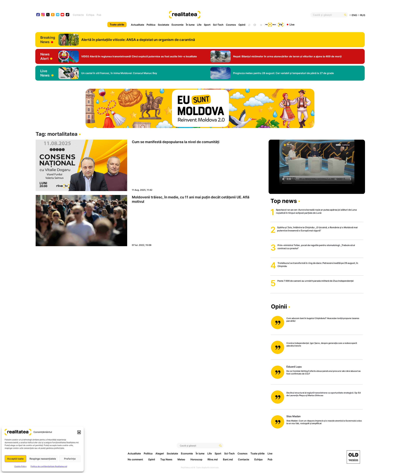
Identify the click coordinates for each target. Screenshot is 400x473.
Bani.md (228, 459)
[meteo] (261, 24)
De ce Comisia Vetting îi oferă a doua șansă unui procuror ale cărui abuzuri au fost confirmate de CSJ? (323, 372)
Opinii (241, 24)
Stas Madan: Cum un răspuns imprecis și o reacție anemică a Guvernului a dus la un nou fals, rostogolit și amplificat (324, 422)
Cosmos (231, 24)
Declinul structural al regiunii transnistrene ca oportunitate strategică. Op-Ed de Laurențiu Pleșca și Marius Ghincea (323, 394)
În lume (190, 24)
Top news (283, 200)
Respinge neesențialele (43, 458)
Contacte (78, 14)
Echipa (90, 14)
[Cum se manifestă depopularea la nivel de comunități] (81, 165)
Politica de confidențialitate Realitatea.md (49, 466)
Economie (177, 24)
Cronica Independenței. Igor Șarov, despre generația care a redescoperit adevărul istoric (321, 344)
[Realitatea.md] (353, 457)
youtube (63, 15)
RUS (362, 15)
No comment (135, 459)
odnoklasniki (53, 15)
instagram (43, 15)
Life (199, 24)
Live (292, 24)
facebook (38, 15)
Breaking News (47, 39)
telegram (58, 15)
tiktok (68, 15)
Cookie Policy (20, 466)
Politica (151, 24)
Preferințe (70, 458)
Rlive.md (213, 459)
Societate (163, 24)
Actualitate (137, 24)
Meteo (181, 459)
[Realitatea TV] (280, 24)
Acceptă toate (15, 458)
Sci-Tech (218, 24)
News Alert (45, 56)
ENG (354, 15)
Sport (207, 24)
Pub (99, 14)
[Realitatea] (216, 15)
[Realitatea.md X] (48, 14)
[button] (79, 432)
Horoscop (196, 459)
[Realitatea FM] (270, 24)
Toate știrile (117, 24)
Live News (45, 73)
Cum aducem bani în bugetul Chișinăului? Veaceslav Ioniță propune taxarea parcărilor (322, 319)
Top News (166, 459)
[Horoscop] (248, 24)
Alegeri (159, 453)
